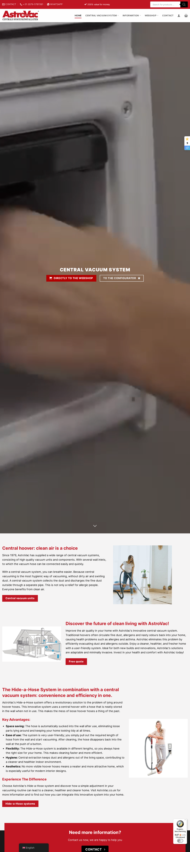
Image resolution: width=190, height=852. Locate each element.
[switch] (180, 841)
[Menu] (185, 820)
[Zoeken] (184, 4)
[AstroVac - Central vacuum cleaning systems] (20, 16)
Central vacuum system (101, 15)
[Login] (178, 15)
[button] (186, 15)
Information (131, 15)
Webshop (150, 15)
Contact (168, 15)
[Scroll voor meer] (95, 526)
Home (78, 15)
